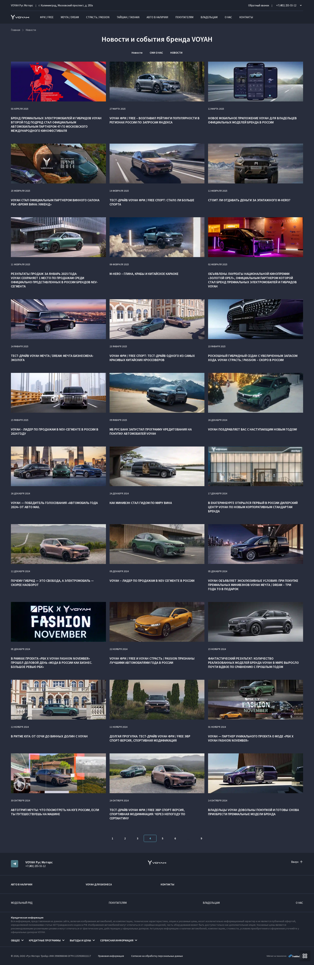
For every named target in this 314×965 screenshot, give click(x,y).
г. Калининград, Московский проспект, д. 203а (66, 5)
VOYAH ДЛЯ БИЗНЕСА (99, 884)
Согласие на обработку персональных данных (157, 956)
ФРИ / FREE (46, 17)
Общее (15, 940)
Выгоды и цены (80, 940)
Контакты (246, 17)
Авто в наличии (157, 17)
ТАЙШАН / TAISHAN (128, 17)
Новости (137, 52)
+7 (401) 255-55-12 (35, 866)
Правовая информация (111, 956)
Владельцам (209, 17)
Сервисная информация (116, 940)
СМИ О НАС (156, 52)
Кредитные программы (45, 940)
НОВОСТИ (176, 52)
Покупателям (184, 17)
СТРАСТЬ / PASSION (97, 17)
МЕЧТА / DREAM (70, 17)
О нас (228, 17)
